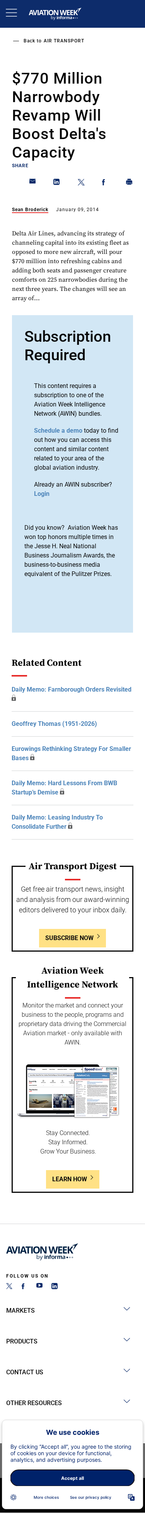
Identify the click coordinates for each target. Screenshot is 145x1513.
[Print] (129, 183)
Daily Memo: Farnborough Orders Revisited (71, 689)
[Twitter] (9, 1287)
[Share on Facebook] (105, 183)
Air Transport (64, 41)
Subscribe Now (69, 938)
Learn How (69, 1179)
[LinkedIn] (54, 1287)
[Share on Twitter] (81, 183)
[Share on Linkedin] (56, 183)
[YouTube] (39, 1287)
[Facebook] (24, 1287)
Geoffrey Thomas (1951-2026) (54, 723)
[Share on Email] (32, 183)
